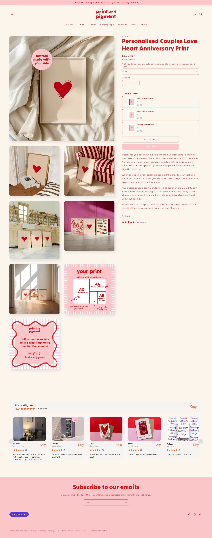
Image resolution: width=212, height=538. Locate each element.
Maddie (55, 444)
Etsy (92, 444)
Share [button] (127, 216)
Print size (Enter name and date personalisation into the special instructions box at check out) (158, 65)
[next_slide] (200, 441)
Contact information (99, 531)
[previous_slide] (11, 441)
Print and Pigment (23, 531)
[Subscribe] (126, 502)
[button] (12, 14)
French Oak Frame (145, 124)
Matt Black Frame (145, 98)
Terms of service (81, 531)
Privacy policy (53, 531)
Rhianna (16, 444)
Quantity (126, 78)
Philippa (170, 444)
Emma (130, 444)
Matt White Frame (145, 111)
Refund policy (67, 531)
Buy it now (150, 146)
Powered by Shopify (38, 531)
